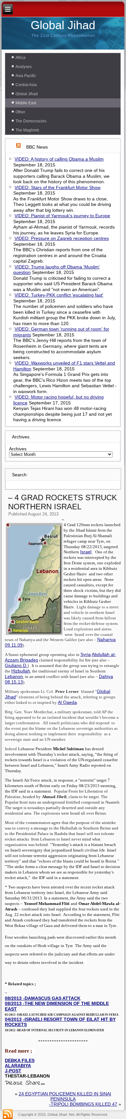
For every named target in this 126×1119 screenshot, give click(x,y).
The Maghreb (27, 130)
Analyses (24, 66)
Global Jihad (63, 25)
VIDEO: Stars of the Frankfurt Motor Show (57, 187)
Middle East (26, 103)
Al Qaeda (67, 702)
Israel (85, 551)
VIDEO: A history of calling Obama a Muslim (59, 159)
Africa (21, 57)
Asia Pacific (26, 75)
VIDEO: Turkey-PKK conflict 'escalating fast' (59, 295)
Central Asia (26, 85)
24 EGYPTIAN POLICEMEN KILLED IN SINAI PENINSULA (65, 1096)
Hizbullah (20, 670)
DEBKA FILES (20, 1060)
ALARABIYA (18, 1065)
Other (20, 112)
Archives (17, 448)
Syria (85, 654)
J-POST (13, 1070)
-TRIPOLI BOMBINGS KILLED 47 (83, 1104)
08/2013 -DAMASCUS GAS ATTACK (42, 998)
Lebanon (14, 676)
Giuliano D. (16, 665)
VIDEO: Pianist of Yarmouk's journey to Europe (62, 215)
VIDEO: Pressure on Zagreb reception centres (62, 238)
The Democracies (31, 121)
